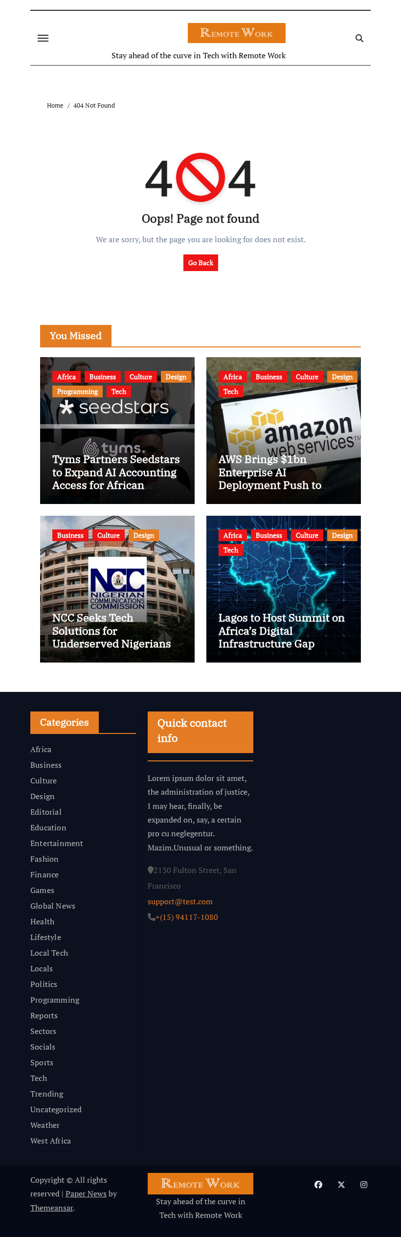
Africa (66, 376)
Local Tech (49, 952)
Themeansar (51, 1207)
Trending (47, 1093)
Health (42, 921)
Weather (45, 1125)
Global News (52, 905)
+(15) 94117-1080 (187, 917)
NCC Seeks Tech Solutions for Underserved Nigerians (111, 630)
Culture (141, 376)
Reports (44, 1015)
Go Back (200, 262)
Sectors (43, 1031)
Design (176, 376)
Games (42, 890)
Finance (44, 874)
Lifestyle (45, 937)
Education (48, 827)
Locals (41, 968)
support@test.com (180, 901)
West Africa (50, 1140)
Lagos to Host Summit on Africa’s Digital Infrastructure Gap (282, 630)
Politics (44, 984)
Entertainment (57, 843)
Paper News (86, 1193)
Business (102, 376)
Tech (118, 391)
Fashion (44, 858)
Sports (41, 1062)
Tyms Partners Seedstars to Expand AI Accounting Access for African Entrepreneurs (116, 478)
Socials (42, 1046)
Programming (77, 391)
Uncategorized (56, 1109)
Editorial (46, 811)
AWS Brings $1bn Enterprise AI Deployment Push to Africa (270, 478)
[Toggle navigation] (43, 38)
